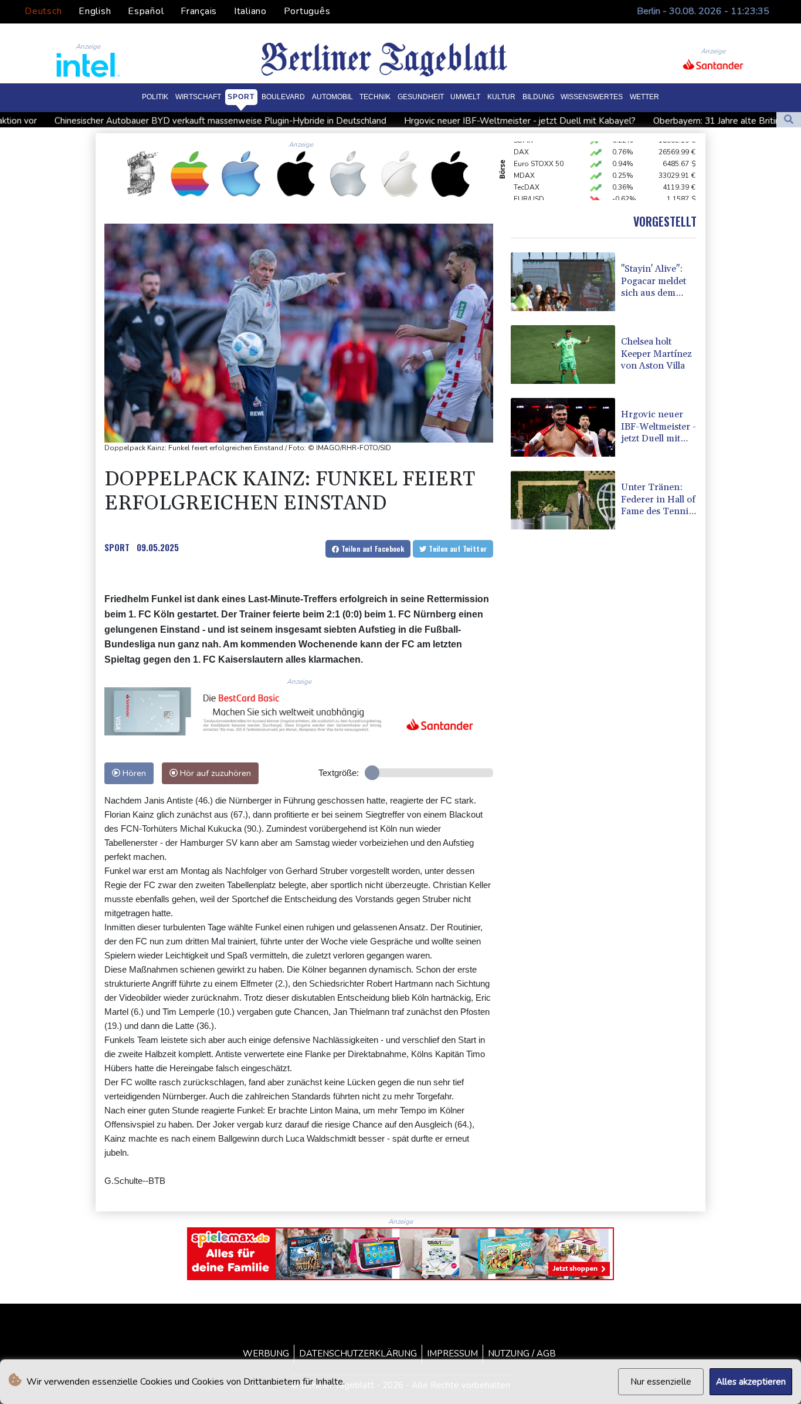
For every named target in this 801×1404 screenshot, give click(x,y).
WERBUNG (266, 1353)
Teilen (371, 549)
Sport (241, 97)
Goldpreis (530, 198)
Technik (375, 97)
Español (146, 11)
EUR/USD (529, 186)
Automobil (332, 97)
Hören (133, 773)
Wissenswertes (592, 97)
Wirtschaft (198, 97)
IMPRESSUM (452, 1353)
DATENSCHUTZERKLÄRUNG (358, 1353)
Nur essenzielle (660, 1382)
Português (307, 11)
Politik (155, 97)
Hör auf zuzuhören (214, 773)
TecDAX (526, 174)
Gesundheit (421, 97)
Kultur (501, 97)
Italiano (250, 11)
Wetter (644, 97)
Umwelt (465, 97)
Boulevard (283, 97)
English (95, 11)
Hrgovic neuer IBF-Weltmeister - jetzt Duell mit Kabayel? (423, 120)
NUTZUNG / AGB (522, 1353)
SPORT (117, 547)
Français (199, 11)
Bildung (538, 97)
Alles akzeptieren (751, 1382)
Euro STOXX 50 (539, 151)
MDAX (524, 162)
